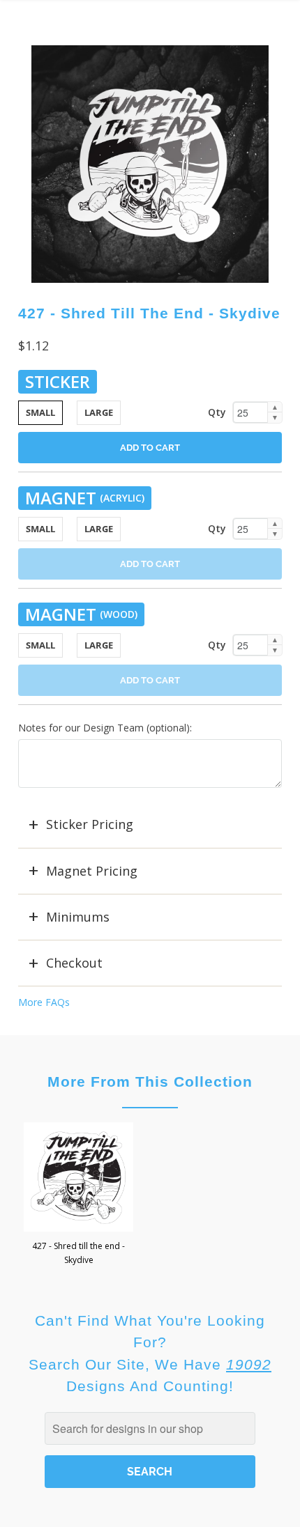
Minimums (78, 916)
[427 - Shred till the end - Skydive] (150, 164)
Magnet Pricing (91, 870)
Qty (217, 412)
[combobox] (150, 1428)
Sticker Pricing (89, 824)
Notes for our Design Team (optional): (105, 727)
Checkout (74, 962)
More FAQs (44, 1002)
